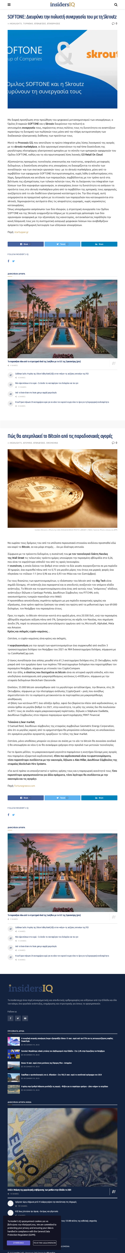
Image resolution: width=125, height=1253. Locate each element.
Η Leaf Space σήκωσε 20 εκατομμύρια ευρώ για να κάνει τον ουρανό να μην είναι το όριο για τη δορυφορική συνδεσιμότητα (62, 402)
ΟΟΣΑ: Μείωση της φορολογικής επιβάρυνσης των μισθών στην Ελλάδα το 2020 (39, 1189)
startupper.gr (21, 232)
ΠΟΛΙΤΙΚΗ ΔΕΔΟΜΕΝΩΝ (45, 1243)
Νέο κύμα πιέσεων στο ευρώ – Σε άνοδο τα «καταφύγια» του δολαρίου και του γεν (46, 383)
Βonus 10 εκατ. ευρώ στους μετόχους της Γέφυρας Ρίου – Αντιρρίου (46, 1063)
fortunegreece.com (24, 785)
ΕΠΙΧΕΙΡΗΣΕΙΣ (53, 23)
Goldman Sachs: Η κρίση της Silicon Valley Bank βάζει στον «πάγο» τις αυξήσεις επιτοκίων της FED (52, 373)
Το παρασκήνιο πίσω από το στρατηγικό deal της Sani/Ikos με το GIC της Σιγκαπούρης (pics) (44, 361)
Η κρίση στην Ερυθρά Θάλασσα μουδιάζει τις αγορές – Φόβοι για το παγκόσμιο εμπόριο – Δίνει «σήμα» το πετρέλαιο (64, 1086)
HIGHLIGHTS (16, 23)
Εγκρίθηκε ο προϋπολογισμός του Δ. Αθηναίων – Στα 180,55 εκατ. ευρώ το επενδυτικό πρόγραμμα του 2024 (61, 1075)
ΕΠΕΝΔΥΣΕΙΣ (40, 23)
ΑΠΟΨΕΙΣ (27, 443)
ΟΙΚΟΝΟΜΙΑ (52, 443)
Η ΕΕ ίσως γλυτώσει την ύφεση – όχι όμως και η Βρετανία (36, 1211)
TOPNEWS (28, 23)
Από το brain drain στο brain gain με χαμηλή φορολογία (36, 392)
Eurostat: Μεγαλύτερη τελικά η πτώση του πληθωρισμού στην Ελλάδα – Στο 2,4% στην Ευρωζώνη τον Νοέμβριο (63, 1051)
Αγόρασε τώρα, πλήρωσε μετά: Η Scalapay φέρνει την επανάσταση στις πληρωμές (46, 1202)
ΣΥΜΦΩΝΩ (18, 1243)
